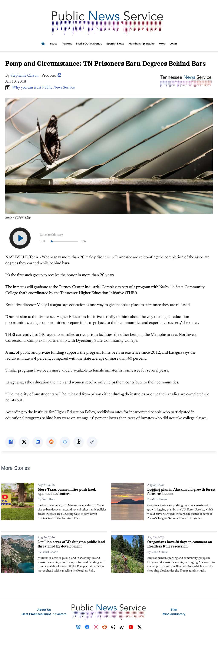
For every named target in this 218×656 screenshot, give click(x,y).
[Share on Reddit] (51, 442)
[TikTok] (122, 627)
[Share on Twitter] (24, 442)
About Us (44, 609)
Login (173, 43)
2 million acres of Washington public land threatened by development (71, 544)
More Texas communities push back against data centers (67, 491)
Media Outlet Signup (89, 43)
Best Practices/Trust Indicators (44, 614)
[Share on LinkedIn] (38, 442)
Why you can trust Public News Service (42, 88)
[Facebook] (87, 627)
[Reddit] (104, 627)
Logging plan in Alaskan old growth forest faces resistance (181, 491)
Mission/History (174, 614)
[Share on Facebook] (10, 442)
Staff (174, 609)
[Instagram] (96, 627)
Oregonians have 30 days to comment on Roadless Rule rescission (179, 544)
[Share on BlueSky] (65, 442)
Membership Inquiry (142, 43)
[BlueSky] (78, 627)
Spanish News (115, 43)
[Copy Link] (92, 442)
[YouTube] (130, 627)
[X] (139, 627)
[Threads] (113, 627)
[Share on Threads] (78, 442)
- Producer (33, 76)
